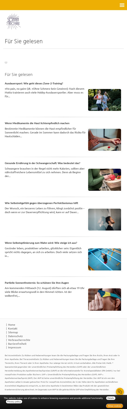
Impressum (14, 347)
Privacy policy (14, 401)
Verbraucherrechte (19, 339)
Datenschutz (15, 336)
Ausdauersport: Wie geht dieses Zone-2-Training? (34, 83)
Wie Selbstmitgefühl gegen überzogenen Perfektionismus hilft (41, 203)
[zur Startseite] (63, 21)
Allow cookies (114, 406)
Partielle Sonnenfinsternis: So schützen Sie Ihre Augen (37, 283)
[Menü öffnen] (122, 5)
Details (110, 398)
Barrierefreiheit (17, 343)
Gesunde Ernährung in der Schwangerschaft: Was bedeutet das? (42, 163)
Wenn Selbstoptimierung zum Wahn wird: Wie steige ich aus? (41, 243)
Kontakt (12, 328)
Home (11, 324)
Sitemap (13, 332)
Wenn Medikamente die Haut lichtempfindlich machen (37, 123)
